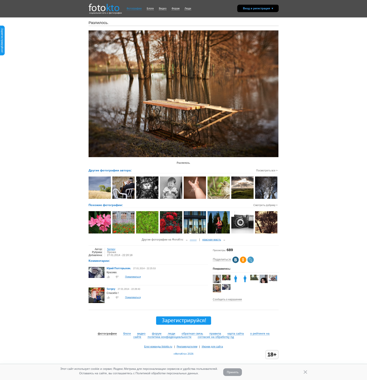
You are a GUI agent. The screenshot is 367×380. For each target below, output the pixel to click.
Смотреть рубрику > (265, 205)
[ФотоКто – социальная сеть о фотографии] (104, 6)
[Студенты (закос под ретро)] (266, 233)
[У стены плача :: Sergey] (123, 198)
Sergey (111, 249)
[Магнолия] (100, 233)
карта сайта (235, 333)
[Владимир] (254, 279)
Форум (175, 8)
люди (171, 333)
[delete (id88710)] (235, 282)
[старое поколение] (242, 233)
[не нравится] (117, 277)
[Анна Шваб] (273, 280)
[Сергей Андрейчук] (226, 279)
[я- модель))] (218, 233)
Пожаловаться (133, 276)
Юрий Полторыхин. (119, 268)
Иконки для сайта (212, 346)
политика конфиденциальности (169, 337)
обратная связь (192, 333)
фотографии (107, 333)
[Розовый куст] (171, 233)
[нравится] (108, 277)
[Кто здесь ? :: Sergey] (218, 198)
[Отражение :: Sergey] (266, 198)
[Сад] (123, 233)
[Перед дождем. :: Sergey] (100, 198)
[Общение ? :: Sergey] (147, 198)
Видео (163, 8)
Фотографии (134, 8)
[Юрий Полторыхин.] (96, 277)
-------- (193, 239)
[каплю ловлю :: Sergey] (195, 198)
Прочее (111, 252)
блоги (127, 333)
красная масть (211, 239)
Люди (188, 8)
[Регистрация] (2, 54)
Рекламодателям (187, 346)
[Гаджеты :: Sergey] (171, 198)
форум (156, 333)
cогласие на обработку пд (216, 337)
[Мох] (147, 233)
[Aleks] (245, 282)
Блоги (150, 8)
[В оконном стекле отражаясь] (195, 233)
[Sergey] (96, 302)
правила (215, 333)
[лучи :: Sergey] (242, 198)
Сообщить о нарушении (227, 299)
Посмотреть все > (267, 170)
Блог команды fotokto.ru (158, 346)
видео (141, 333)
